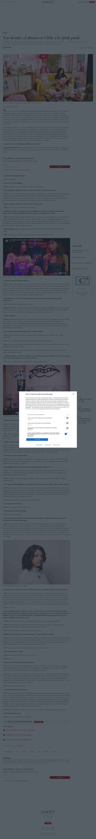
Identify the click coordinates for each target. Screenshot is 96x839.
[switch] (67, 418)
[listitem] (48, 414)
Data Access (48, 444)
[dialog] (48, 419)
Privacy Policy (56, 444)
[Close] (74, 394)
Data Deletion (39, 444)
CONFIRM (37, 439)
